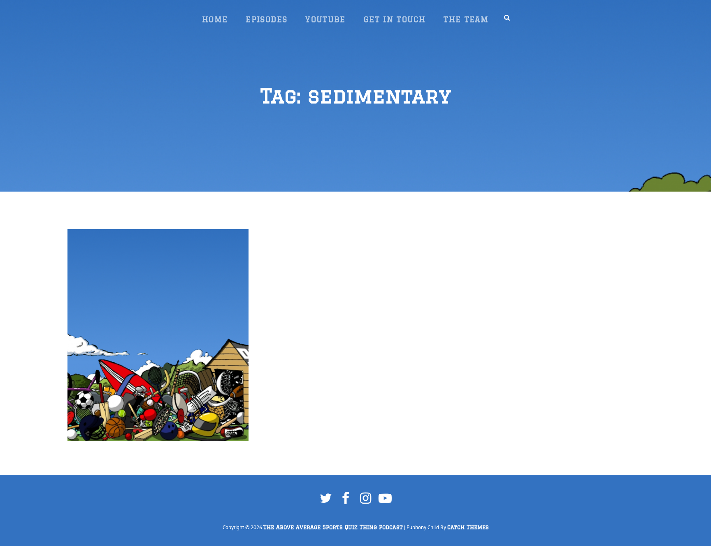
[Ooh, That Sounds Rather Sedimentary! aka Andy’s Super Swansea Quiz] (158, 335)
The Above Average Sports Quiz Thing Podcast (333, 527)
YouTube (325, 19)
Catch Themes (468, 527)
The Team (466, 19)
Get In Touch (394, 19)
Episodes (266, 19)
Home (215, 19)
